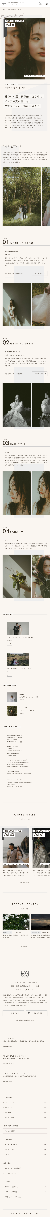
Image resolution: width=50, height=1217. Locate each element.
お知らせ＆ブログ (7, 932)
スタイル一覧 (24, 882)
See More (39, 273)
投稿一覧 (24, 946)
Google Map (7, 1046)
